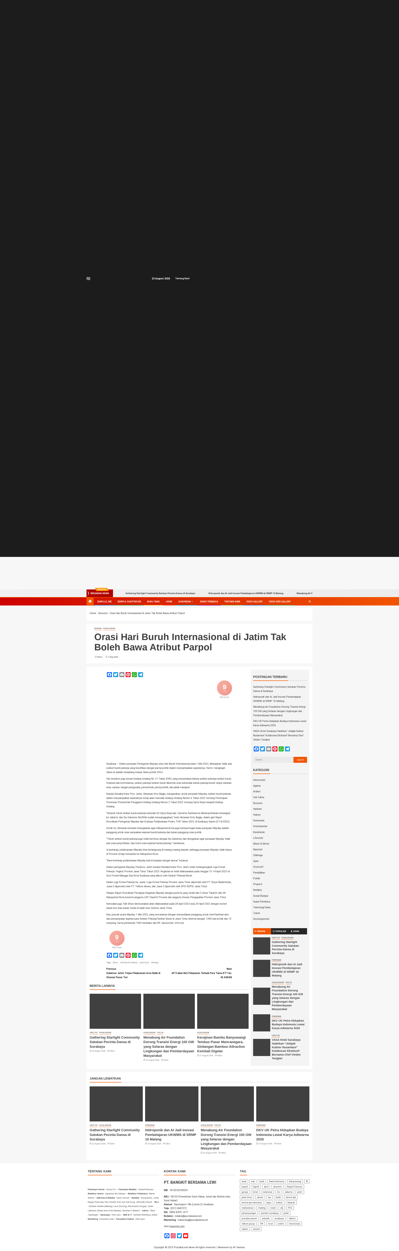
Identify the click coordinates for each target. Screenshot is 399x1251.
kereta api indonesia (252, 1202)
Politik (160, 1032)
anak (244, 1181)
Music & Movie (261, 843)
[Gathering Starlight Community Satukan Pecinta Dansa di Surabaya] (115, 1011)
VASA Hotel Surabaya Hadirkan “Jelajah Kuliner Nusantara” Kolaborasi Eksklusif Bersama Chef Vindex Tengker (278, 735)
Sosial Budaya (109, 628)
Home (169, 601)
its (278, 1192)
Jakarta (288, 1192)
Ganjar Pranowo (294, 1186)
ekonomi (277, 1186)
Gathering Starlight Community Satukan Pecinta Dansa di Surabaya (160, 593)
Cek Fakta (258, 797)
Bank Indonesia (276, 1181)
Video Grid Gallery (280, 601)
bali (253, 1181)
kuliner (279, 1202)
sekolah (266, 1218)
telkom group (248, 1224)
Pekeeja (154, 962)
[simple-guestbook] (129, 601)
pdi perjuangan (249, 1213)
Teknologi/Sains (262, 907)
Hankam (257, 808)
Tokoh (256, 913)
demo (115, 962)
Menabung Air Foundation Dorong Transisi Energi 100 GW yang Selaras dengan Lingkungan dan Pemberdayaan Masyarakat (168, 1046)
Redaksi (257, 889)
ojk (281, 1208)
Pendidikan (259, 872)
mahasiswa (247, 1208)
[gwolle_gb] (104, 601)
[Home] (90, 601)
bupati (245, 1186)
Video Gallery (254, 601)
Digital (256, 1186)
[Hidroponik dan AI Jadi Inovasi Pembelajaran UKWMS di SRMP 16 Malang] (261, 968)
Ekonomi (103, 613)
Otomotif (258, 866)
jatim (299, 1192)
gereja (245, 1192)
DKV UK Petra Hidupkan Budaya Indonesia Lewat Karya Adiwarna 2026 (288, 1024)
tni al (270, 1224)
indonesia (267, 1192)
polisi (286, 1213)
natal (273, 1208)
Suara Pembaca (261, 901)
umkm (281, 1224)
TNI (261, 1224)
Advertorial (259, 780)
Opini (255, 861)
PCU (290, 1208)
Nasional (257, 849)
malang (262, 1208)
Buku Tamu (153, 601)
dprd (266, 1186)
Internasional (260, 826)
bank (262, 1181)
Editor (100, 657)
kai (269, 1197)
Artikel (256, 791)
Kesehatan (259, 832)
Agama (257, 785)
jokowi (260, 1197)
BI (307, 1181)
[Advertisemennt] (238, 573)
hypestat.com (177, 1226)
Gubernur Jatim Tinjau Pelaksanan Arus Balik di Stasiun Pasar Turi (133, 973)
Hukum (257, 814)
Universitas (294, 1224)
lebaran (291, 1202)
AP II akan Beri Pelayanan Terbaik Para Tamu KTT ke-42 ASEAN (202, 973)
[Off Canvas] (88, 278)
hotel (255, 1192)
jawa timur (144, 962)
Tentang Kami (182, 278)
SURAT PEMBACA (209, 601)
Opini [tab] (296, 931)
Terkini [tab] (261, 931)
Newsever (223, 1247)
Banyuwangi (295, 1181)
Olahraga (258, 855)
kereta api (291, 1197)
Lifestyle (94, 1032)
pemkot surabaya (270, 1213)
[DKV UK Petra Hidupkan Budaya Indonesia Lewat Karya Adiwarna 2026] (261, 1022)
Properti (257, 884)
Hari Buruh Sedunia (128, 962)
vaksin (245, 1229)
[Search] (310, 602)
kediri (278, 1197)
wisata (256, 1229)
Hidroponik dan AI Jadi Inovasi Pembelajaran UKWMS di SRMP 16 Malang (245, 593)
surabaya (279, 1218)
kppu (269, 1202)
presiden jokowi (249, 1218)
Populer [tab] (281, 931)
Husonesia (184, 601)
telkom (292, 1218)
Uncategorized (261, 918)
